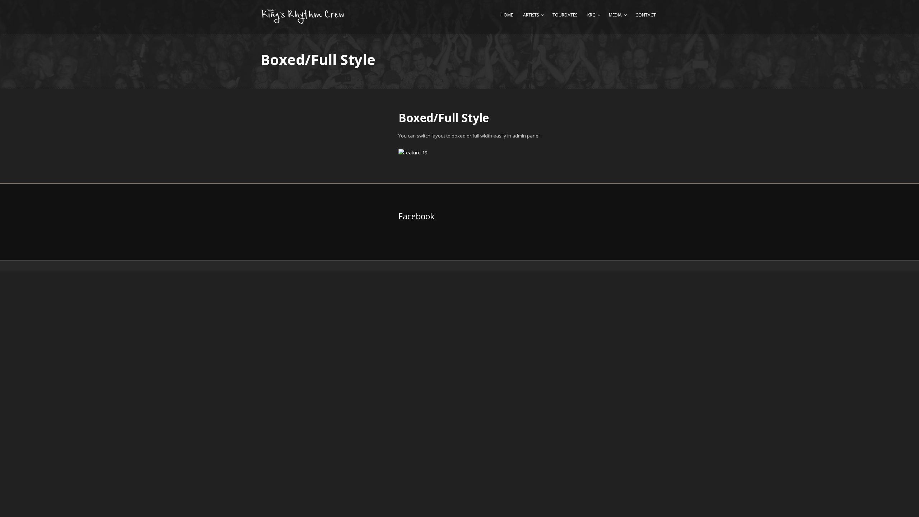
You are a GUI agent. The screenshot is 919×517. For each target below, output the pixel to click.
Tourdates (564, 15)
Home (506, 15)
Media (615, 15)
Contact (645, 15)
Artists (531, 15)
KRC (591, 15)
